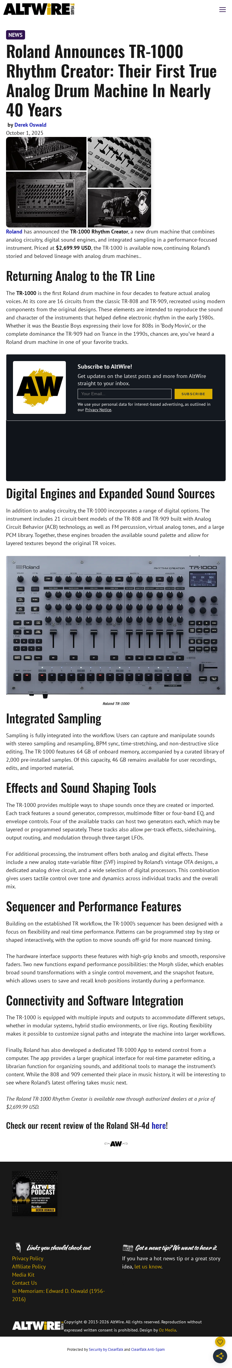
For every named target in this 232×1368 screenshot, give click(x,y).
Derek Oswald (30, 124)
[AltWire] (39, 9)
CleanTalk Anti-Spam (148, 1349)
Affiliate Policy (29, 1266)
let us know (147, 1266)
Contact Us (24, 1282)
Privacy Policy (27, 1258)
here (159, 1125)
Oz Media (167, 1330)
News (15, 34)
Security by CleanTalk (106, 1349)
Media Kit (23, 1274)
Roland (14, 231)
